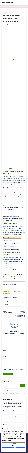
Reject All (13, 445)
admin (6, 302)
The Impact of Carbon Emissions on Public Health (12, 411)
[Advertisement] (14, 42)
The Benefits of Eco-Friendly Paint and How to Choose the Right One (14, 398)
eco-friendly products (14, 277)
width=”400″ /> (13, 168)
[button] (7, 304)
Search (5, 381)
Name (4, 350)
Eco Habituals (7, 3)
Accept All (13, 447)
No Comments (19, 24)
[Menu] (25, 2)
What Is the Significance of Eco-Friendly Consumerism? (12, 407)
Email (4, 356)
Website (5, 363)
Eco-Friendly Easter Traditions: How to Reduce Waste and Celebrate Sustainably (14, 394)
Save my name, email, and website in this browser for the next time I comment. (13, 370)
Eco (5, 12)
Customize (13, 443)
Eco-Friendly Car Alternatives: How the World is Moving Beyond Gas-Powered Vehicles (14, 403)
